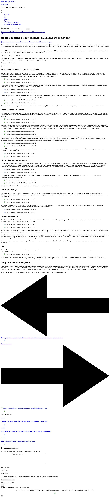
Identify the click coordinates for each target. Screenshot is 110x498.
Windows (6, 19)
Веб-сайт (3, 473)
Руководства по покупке (11, 22)
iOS (5, 16)
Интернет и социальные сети (12, 24)
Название (4, 467)
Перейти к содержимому (8, 1)
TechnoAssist (4, 4)
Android (6, 14)
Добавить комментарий (26, 42)
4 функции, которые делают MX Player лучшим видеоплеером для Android (24, 421)
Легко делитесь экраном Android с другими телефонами (18, 441)
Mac (5, 18)
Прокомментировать (7, 464)
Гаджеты (6, 21)
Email (3, 470)
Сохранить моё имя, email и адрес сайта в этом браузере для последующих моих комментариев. (31, 476)
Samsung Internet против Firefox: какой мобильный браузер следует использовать (26, 431)
